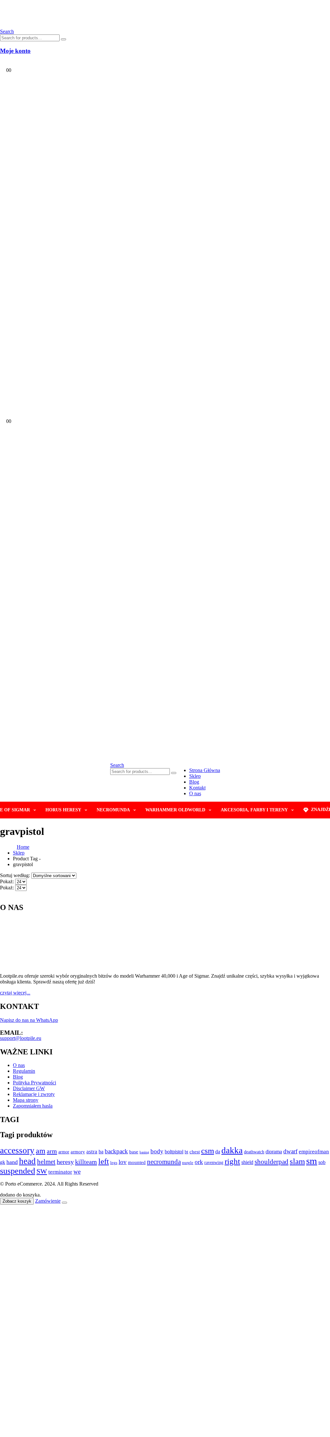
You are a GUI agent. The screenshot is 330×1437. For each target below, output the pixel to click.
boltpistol (174, 1151)
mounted (137, 1162)
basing (144, 1152)
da (217, 1152)
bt (186, 1151)
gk (2, 1162)
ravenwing (213, 1162)
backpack (116, 1151)
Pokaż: (7, 881)
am (40, 1150)
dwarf (290, 1151)
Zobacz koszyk (17, 1201)
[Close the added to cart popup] (64, 1203)
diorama (274, 1152)
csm (207, 1150)
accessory (17, 1150)
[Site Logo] (71, 25)
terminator (60, 1172)
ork (199, 1161)
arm (52, 1151)
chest (194, 1151)
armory (78, 1151)
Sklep (195, 776)
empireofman (314, 1152)
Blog (194, 782)
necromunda (164, 1161)
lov (123, 1161)
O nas (195, 793)
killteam (86, 1161)
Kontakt (197, 787)
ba (101, 1151)
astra (91, 1152)
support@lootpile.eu (20, 1038)
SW (41, 1171)
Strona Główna (204, 770)
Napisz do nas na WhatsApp (29, 1020)
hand (12, 1162)
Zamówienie (48, 1201)
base (133, 1151)
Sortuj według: (15, 875)
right (232, 1161)
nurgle (187, 1162)
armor (63, 1151)
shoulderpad (271, 1162)
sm (311, 1161)
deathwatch (254, 1151)
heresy (65, 1161)
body (156, 1151)
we (77, 1171)
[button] (117, 765)
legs (113, 1162)
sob (321, 1162)
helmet (46, 1162)
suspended (17, 1171)
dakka (232, 1150)
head (27, 1161)
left (103, 1161)
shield (247, 1162)
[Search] (63, 39)
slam (297, 1161)
